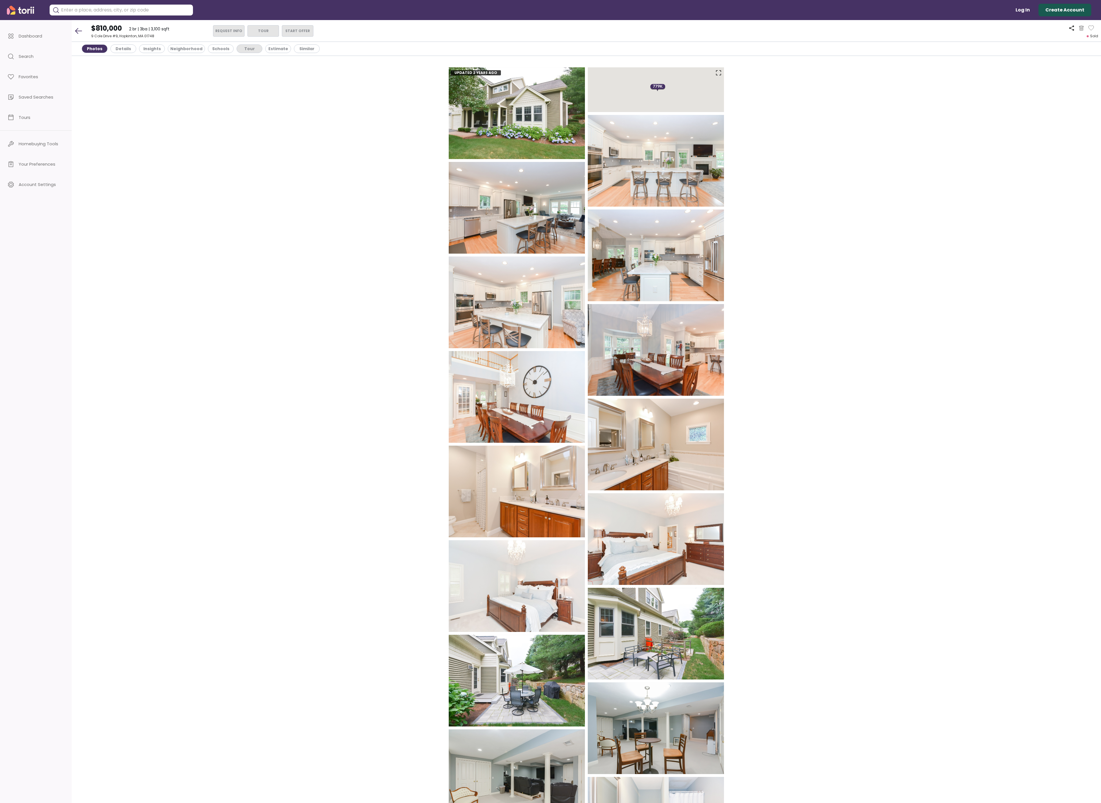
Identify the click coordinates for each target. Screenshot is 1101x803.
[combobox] (125, 10)
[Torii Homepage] (24, 10)
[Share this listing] (1071, 28)
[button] (36, 36)
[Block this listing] (1081, 28)
